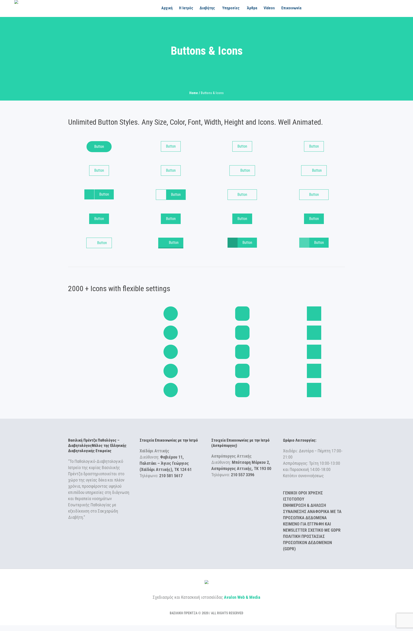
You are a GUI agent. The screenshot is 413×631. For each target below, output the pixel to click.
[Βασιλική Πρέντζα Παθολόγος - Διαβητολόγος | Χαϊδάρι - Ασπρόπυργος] (206, 583)
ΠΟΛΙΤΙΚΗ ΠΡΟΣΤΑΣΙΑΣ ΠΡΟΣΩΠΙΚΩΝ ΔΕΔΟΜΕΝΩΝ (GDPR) (307, 542)
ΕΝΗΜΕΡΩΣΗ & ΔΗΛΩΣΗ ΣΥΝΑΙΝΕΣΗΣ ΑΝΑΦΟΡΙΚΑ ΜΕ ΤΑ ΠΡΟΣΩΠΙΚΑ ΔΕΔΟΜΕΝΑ (312, 511)
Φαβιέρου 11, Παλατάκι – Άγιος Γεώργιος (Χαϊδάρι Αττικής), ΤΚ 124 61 (166, 463)
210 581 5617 (171, 475)
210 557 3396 (242, 474)
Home (193, 93)
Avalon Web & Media (242, 597)
